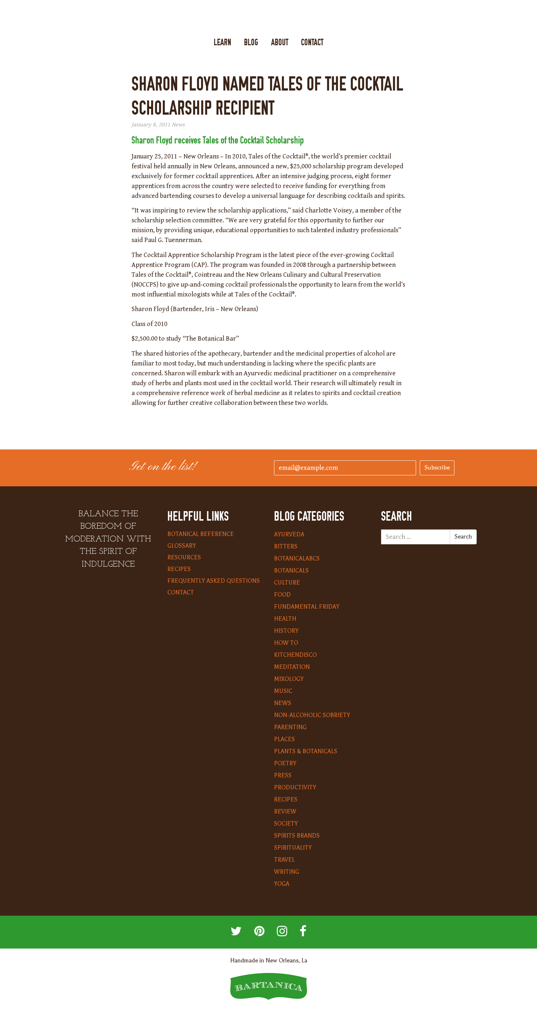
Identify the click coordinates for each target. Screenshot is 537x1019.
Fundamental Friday (306, 607)
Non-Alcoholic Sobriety (312, 715)
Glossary (181, 546)
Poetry (285, 763)
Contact (312, 42)
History (286, 631)
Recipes (179, 569)
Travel (284, 860)
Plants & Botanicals (305, 751)
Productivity (295, 787)
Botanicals (291, 570)
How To (286, 643)
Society (286, 823)
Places (284, 739)
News (178, 124)
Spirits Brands (297, 835)
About (279, 42)
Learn (222, 42)
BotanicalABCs (297, 558)
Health (285, 619)
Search (463, 536)
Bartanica (268, 18)
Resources (184, 557)
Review (285, 811)
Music (283, 691)
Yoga (281, 884)
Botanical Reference (200, 534)
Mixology (289, 679)
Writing (286, 872)
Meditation (292, 667)
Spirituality (293, 847)
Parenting (290, 727)
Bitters (285, 546)
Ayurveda (289, 534)
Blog (251, 42)
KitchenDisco (295, 655)
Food (282, 594)
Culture (287, 582)
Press (283, 775)
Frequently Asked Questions (213, 581)
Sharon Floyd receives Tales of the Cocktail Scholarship (219, 140)
